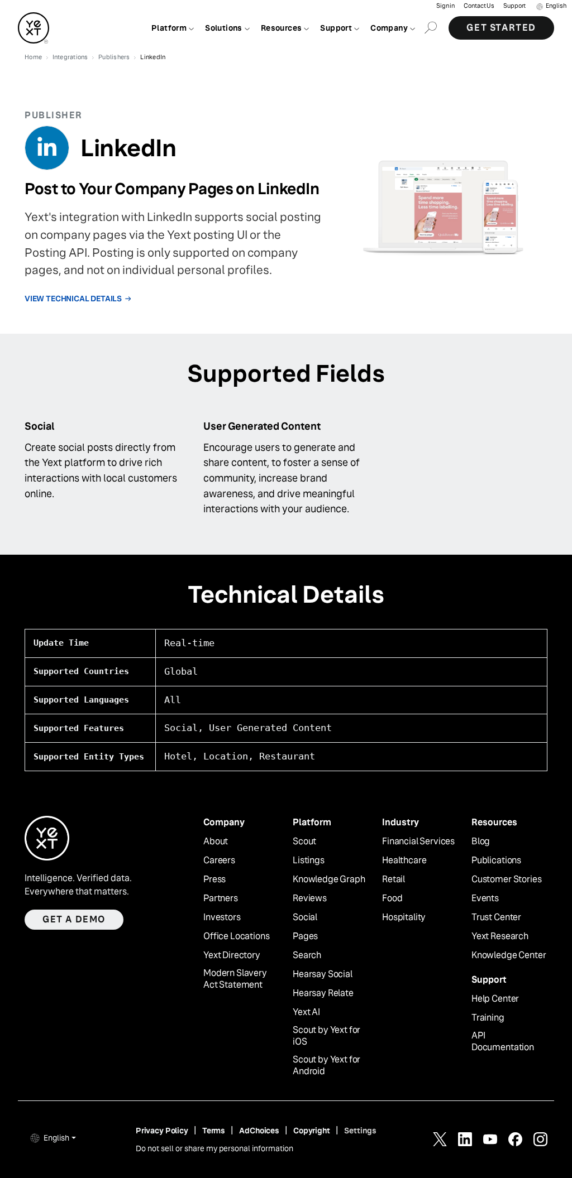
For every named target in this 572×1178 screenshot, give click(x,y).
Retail (393, 879)
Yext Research (499, 936)
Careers (219, 860)
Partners (220, 898)
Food (392, 898)
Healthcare (404, 860)
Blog (480, 841)
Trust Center (496, 917)
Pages (305, 936)
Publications (496, 860)
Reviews (310, 898)
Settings (360, 1131)
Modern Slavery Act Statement (235, 979)
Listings (309, 860)
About (215, 841)
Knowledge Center (508, 955)
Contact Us (479, 6)
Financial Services (418, 841)
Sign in (445, 6)
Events (485, 898)
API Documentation (502, 1041)
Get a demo (74, 919)
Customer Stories (506, 879)
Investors (222, 917)
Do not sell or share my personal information (214, 1148)
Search (307, 955)
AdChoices (259, 1131)
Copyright (311, 1131)
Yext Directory (231, 955)
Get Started (501, 27)
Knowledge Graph (329, 879)
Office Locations (236, 936)
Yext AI (306, 1012)
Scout (304, 841)
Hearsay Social (322, 974)
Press (214, 879)
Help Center (495, 998)
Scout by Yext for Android (326, 1065)
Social (305, 917)
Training (487, 1017)
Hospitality (404, 917)
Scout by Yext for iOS (326, 1036)
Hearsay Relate (323, 993)
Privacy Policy (162, 1131)
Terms (213, 1131)
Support (514, 6)
